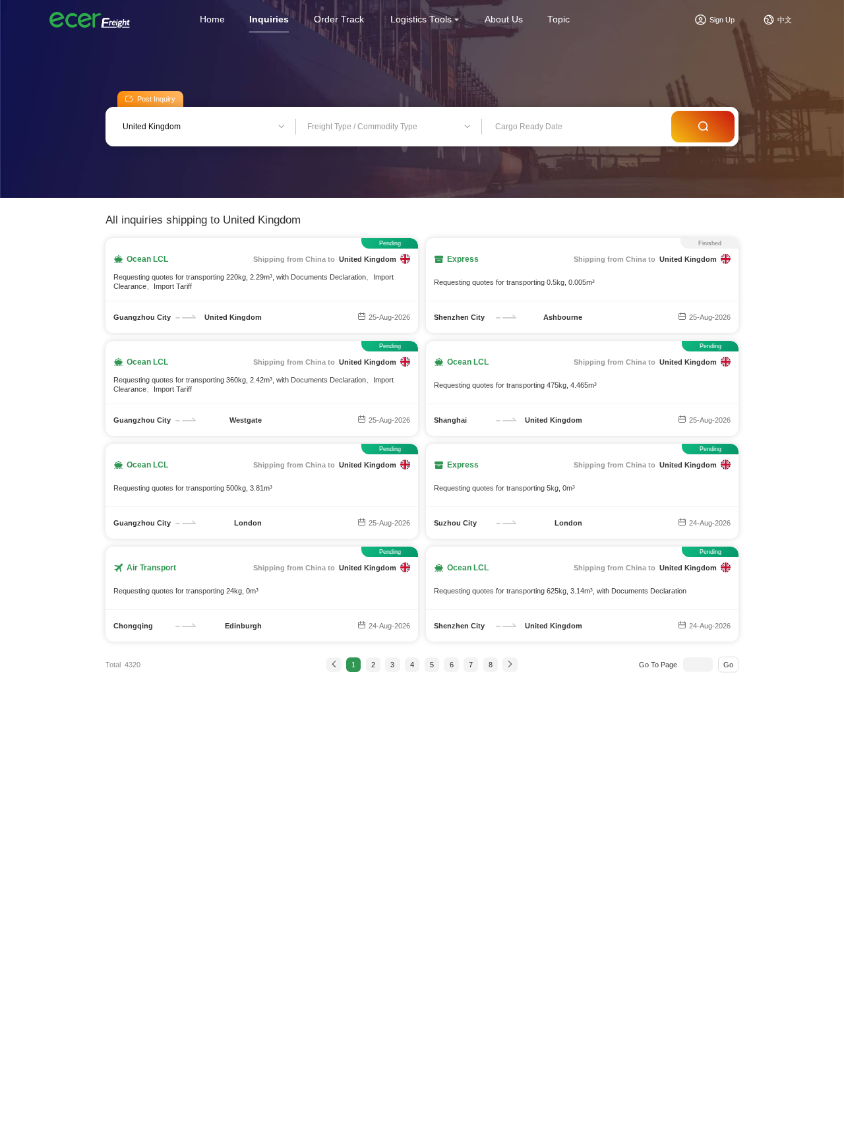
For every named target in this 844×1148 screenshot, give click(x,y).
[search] (703, 126)
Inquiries (269, 19)
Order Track (339, 19)
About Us (504, 19)
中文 (784, 20)
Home (212, 19)
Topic (558, 19)
